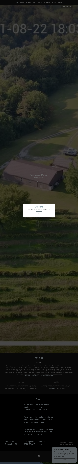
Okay (39, 213)
